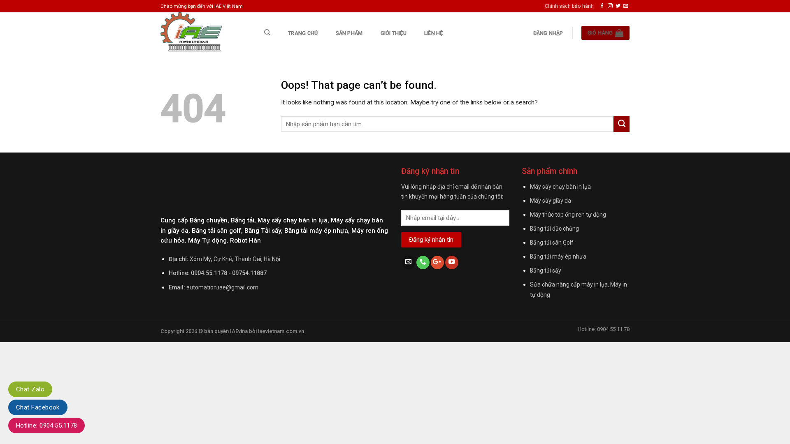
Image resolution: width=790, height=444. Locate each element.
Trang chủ (303, 33)
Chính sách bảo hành (569, 6)
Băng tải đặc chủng (554, 228)
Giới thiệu (394, 33)
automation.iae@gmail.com (222, 287)
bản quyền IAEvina (226, 331)
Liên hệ (433, 33)
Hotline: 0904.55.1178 (46, 425)
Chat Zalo (30, 389)
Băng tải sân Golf (551, 242)
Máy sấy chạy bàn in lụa (560, 186)
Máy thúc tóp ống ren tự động (568, 214)
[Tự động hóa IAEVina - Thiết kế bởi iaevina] (203, 32)
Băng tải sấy (545, 270)
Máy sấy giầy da (550, 200)
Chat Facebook (38, 407)
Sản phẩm (349, 33)
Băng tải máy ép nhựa (558, 256)
